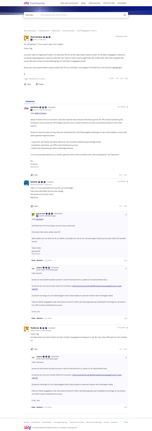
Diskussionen (94, 3)
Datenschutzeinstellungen (94, 422)
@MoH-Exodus (40, 113)
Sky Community (30, 31)
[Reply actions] (126, 215)
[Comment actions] (127, 107)
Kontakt (106, 422)
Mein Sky (26, 422)
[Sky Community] (35, 3)
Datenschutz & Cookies (77, 422)
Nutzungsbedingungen (61, 422)
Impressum (114, 422)
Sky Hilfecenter (35, 422)
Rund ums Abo (68, 31)
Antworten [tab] (30, 101)
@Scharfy (39, 219)
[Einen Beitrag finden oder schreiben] (125, 15)
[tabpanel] (76, 259)
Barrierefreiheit (47, 422)
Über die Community (69, 3)
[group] (111, 78)
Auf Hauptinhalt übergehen (10, 1)
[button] (33, 260)
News (83, 3)
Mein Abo (56, 31)
